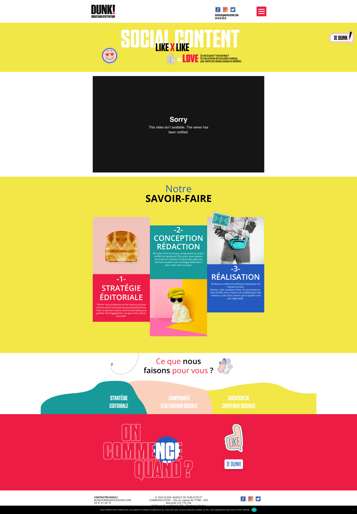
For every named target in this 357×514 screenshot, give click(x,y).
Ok (254, 510)
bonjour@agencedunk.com (226, 15)
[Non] (353, 509)
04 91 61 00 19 (220, 18)
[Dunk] (103, 11)
